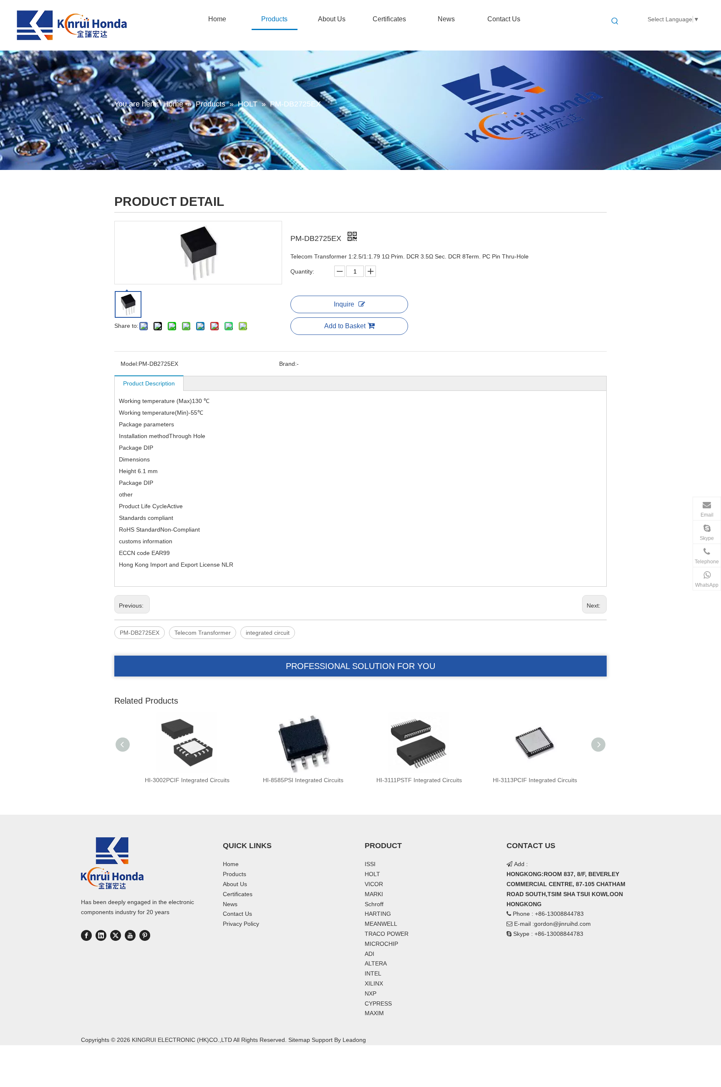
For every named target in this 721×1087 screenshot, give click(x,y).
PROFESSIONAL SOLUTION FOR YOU (360, 666)
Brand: (288, 363)
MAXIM (374, 1013)
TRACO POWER (386, 933)
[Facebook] (86, 935)
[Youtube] (130, 935)
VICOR (374, 884)
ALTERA (376, 963)
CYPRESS (378, 1003)
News (230, 904)
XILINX (374, 983)
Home (231, 864)
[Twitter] (115, 935)
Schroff (374, 904)
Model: (130, 363)
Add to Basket (345, 325)
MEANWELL (381, 923)
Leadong (354, 1039)
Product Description (149, 383)
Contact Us (237, 913)
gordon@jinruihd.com (562, 923)
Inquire (344, 304)
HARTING (378, 913)
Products (234, 874)
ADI (369, 953)
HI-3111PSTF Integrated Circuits (419, 780)
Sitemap (299, 1039)
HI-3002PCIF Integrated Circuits (187, 780)
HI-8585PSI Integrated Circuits (303, 780)
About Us (235, 884)
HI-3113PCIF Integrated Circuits (535, 780)
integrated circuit (268, 632)
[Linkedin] (101, 935)
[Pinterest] (144, 935)
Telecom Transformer (202, 632)
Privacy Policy (241, 923)
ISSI (370, 864)
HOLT (372, 874)
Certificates (237, 894)
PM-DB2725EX (139, 632)
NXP (370, 993)
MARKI (374, 894)
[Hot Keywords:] (615, 21)
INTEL (373, 973)
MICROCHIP (381, 943)
